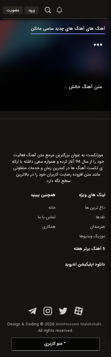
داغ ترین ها (95, 207)
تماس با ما (47, 217)
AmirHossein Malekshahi (78, 324)
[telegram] (32, 314)
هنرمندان (97, 226)
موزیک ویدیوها (92, 236)
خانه (52, 207)
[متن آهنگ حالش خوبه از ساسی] (82, 60)
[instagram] (47, 314)
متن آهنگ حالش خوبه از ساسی (82, 87)
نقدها (100, 217)
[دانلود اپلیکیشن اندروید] (66, 285)
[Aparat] (78, 314)
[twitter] (63, 314)
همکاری (49, 226)
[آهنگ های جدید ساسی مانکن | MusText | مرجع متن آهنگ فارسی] (92, 9)
